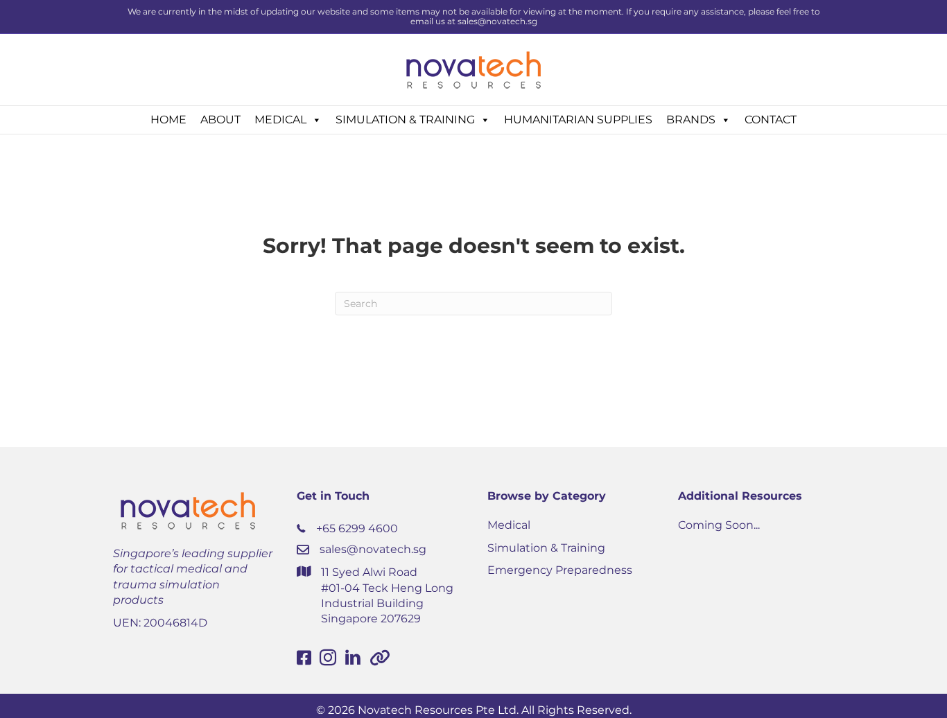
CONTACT (771, 119)
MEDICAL (280, 119)
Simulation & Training (546, 547)
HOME (168, 119)
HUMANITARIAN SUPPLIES (578, 119)
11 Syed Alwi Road (369, 572)
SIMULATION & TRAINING (405, 119)
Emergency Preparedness (559, 570)
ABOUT (220, 119)
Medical (508, 525)
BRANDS (690, 119)
